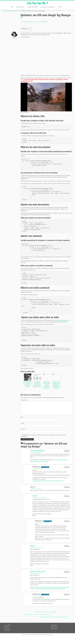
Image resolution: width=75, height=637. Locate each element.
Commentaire (24, 400)
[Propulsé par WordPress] (38, 634)
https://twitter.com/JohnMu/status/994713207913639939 (51, 588)
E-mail (23, 423)
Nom (22, 417)
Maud (35, 496)
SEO (12, 7)
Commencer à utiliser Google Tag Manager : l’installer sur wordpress (56, 385)
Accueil (5, 10)
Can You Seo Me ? (37, 3)
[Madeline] (14, 34)
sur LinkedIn (6, 626)
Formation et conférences (48, 7)
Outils (59, 7)
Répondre (67, 450)
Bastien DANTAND (37, 572)
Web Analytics (20, 7)
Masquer (28, 28)
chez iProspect (7, 628)
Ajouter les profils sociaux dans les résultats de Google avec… (47, 385)
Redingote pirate (54, 628)
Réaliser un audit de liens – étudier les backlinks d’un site (54, 617)
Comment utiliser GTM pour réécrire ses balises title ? (37, 384)
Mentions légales (54, 625)
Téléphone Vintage (54, 626)
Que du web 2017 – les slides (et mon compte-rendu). (27, 384)
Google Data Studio (32, 7)
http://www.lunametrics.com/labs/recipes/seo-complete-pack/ (48, 480)
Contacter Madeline (7, 625)
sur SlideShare (7, 630)
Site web (23, 429)
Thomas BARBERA (37, 451)
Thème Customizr (49, 634)
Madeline (45, 21)
